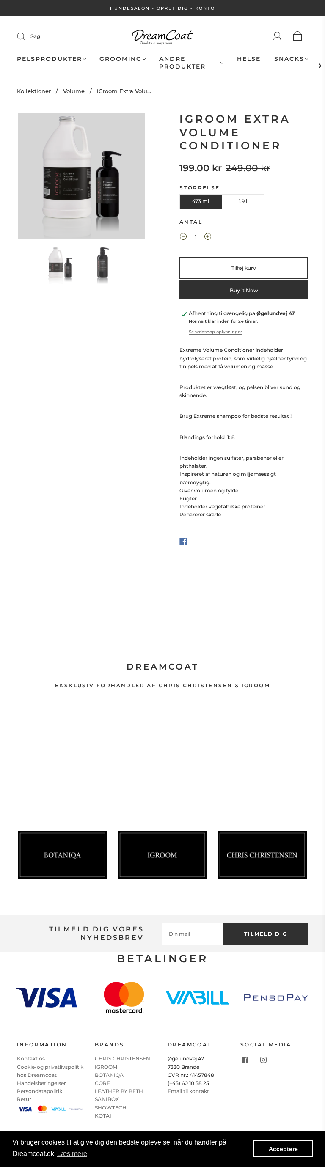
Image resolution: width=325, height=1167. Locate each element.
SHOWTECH (111, 1107)
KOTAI (103, 1115)
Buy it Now (244, 290)
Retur (24, 1099)
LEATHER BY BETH (119, 1091)
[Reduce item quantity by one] (183, 237)
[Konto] (277, 36)
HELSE (249, 59)
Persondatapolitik (39, 1091)
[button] (30, 178)
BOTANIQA (109, 1075)
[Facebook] (183, 541)
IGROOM (106, 1067)
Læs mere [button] (72, 1153)
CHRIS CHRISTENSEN (122, 1058)
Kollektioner (34, 91)
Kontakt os (31, 1058)
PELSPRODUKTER (49, 59)
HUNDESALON (130, 8)
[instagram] (263, 1059)
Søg (35, 36)
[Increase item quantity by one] (207, 237)
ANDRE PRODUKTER (182, 62)
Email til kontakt (188, 1091)
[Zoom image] (81, 178)
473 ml (200, 201)
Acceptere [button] (283, 1148)
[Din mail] (192, 934)
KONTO (205, 8)
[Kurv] (297, 36)
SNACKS (289, 59)
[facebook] (244, 1059)
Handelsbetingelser (41, 1083)
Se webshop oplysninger (215, 332)
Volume (74, 91)
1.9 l (243, 201)
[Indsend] (26, 36)
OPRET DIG (172, 8)
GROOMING (120, 59)
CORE (102, 1083)
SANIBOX (107, 1099)
